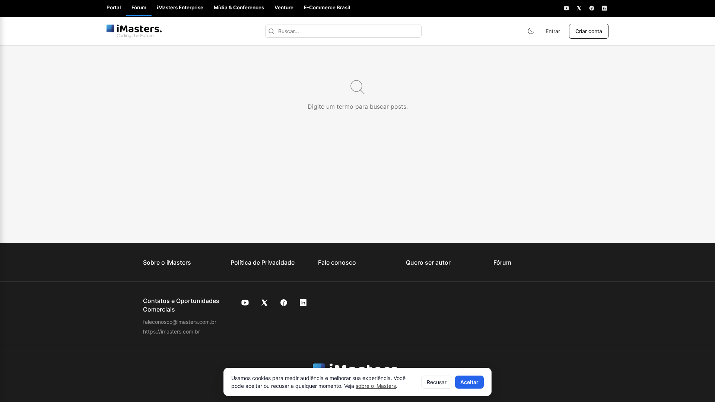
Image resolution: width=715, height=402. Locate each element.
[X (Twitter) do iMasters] (264, 303)
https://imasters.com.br (171, 331)
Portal (114, 7)
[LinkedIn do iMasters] (303, 303)
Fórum (138, 7)
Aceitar (469, 382)
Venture (283, 7)
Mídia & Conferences (239, 7)
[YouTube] (566, 8)
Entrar (553, 31)
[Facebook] (592, 8)
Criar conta (588, 31)
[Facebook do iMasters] (284, 303)
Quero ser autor (428, 262)
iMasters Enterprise (180, 7)
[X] (579, 8)
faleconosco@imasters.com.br (179, 322)
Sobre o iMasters (167, 262)
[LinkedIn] (604, 8)
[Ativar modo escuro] (531, 31)
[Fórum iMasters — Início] (134, 31)
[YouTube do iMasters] (245, 303)
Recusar (437, 382)
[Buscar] (271, 31)
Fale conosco (337, 262)
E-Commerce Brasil (327, 7)
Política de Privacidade (263, 262)
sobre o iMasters (376, 386)
